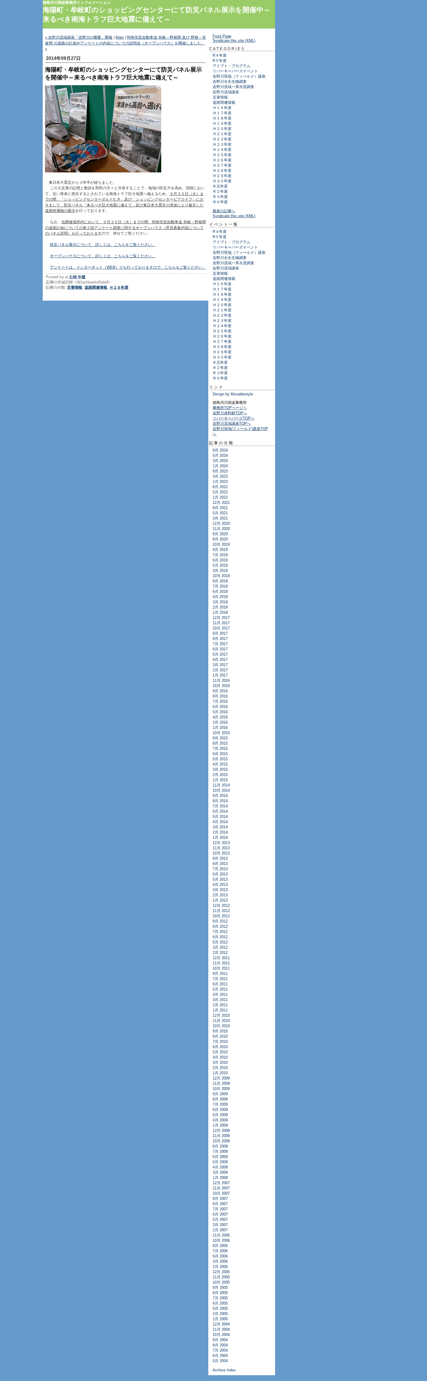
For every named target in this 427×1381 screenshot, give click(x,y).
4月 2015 (220, 764)
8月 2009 (220, 1099)
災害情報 (74, 287)
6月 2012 (220, 937)
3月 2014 (220, 827)
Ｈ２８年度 (222, 170)
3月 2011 (220, 1000)
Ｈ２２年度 (222, 139)
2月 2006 (220, 1266)
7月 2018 (220, 586)
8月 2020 (220, 539)
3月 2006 (220, 1261)
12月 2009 (221, 1078)
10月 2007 (221, 1193)
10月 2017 (221, 628)
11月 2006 (221, 1235)
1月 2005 (220, 1319)
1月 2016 (220, 727)
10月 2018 (221, 576)
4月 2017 (220, 659)
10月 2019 (221, 544)
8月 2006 (220, 1245)
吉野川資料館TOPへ (230, 413)
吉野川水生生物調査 (230, 81)
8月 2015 (220, 743)
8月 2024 (220, 450)
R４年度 (220, 55)
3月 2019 (220, 570)
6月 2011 (220, 984)
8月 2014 (220, 801)
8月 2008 (220, 1146)
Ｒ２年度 (220, 191)
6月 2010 (220, 1047)
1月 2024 (220, 466)
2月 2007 (220, 1230)
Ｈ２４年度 (222, 149)
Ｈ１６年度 (222, 108)
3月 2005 (220, 1314)
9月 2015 (220, 738)
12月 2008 (221, 1130)
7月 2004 (220, 1350)
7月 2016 (220, 701)
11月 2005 (221, 1277)
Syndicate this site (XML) (234, 40)
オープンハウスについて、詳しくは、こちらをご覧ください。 (103, 256)
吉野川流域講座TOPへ (232, 423)
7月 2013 (220, 869)
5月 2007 (220, 1219)
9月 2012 (220, 921)
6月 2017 (220, 649)
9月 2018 (220, 581)
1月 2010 (220, 1073)
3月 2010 (220, 1062)
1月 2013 (220, 900)
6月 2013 (220, 874)
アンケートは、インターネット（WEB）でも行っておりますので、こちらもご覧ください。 (128, 267)
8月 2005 (220, 1293)
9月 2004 (220, 1340)
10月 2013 (221, 853)
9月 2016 (220, 691)
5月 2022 (220, 492)
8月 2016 (220, 696)
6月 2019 (220, 560)
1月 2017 (220, 675)
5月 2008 (220, 1162)
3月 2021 (220, 518)
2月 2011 (220, 1005)
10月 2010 (221, 1026)
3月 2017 (220, 665)
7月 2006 (220, 1251)
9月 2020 (220, 534)
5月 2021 (220, 513)
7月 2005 (220, 1298)
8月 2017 (220, 638)
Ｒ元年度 (220, 186)
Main (120, 37)
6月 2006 (220, 1256)
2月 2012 (220, 952)
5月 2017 (220, 654)
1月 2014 (220, 837)
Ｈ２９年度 (222, 176)
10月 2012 (221, 916)
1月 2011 (220, 1010)
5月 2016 (220, 712)
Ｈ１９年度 (222, 123)
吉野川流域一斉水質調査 (233, 87)
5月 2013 (220, 879)
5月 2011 (220, 989)
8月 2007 (220, 1204)
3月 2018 (220, 602)
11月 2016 (221, 680)
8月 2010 (220, 1036)
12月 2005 (221, 1272)
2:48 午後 (77, 277)
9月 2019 (220, 549)
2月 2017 (220, 670)
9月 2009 (220, 1094)
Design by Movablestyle (233, 394)
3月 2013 (220, 890)
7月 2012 (220, 931)
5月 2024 (220, 455)
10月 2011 (221, 968)
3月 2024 (220, 460)
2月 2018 (220, 607)
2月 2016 (220, 722)
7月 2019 (220, 555)
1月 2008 (220, 1177)
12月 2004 (221, 1324)
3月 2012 (220, 947)
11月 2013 (221, 848)
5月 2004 (220, 1361)
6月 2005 (220, 1303)
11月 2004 (221, 1329)
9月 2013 (220, 858)
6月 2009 (220, 1109)
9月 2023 (220, 471)
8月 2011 (220, 973)
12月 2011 (221, 958)
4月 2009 (220, 1120)
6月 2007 (220, 1214)
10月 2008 (221, 1141)
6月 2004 (220, 1355)
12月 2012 (221, 905)
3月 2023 (220, 476)
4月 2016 (220, 717)
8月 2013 (220, 863)
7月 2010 (220, 1041)
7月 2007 (220, 1209)
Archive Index (224, 1370)
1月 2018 (220, 612)
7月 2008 (220, 1151)
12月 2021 (221, 502)
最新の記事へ (224, 211)
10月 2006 (221, 1240)
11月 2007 (221, 1188)
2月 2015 (220, 774)
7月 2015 (220, 748)
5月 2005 (220, 1308)
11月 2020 (221, 529)
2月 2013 (220, 895)
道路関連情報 (96, 287)
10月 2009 (221, 1088)
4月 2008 (220, 1167)
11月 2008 (221, 1136)
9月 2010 (220, 1031)
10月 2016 (221, 686)
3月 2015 (220, 769)
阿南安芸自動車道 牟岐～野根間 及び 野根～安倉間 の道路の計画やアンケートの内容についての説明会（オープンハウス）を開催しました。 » (125, 43)
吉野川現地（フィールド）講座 (239, 76)
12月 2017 (221, 617)
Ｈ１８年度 (222, 118)
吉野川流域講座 (226, 92)
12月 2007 (221, 1183)
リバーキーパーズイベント (235, 71)
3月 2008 (220, 1172)
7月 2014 (220, 806)
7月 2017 (220, 644)
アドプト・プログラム (231, 66)
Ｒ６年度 (220, 202)
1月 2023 (220, 481)
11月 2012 (221, 911)
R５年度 (220, 60)
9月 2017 (220, 633)
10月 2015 (221, 733)
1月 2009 (220, 1125)
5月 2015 (220, 759)
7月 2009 (220, 1104)
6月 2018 (220, 591)
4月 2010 (220, 1057)
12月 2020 (221, 523)
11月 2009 (221, 1083)
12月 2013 (221, 843)
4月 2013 (220, 884)
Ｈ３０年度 (222, 181)
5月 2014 (220, 816)
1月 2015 (220, 780)
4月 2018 (220, 597)
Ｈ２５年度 (222, 155)
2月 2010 (220, 1068)
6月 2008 (220, 1157)
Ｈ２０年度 (222, 128)
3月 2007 (220, 1225)
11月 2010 (221, 1020)
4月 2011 (220, 994)
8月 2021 (220, 508)
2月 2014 (220, 832)
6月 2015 (220, 754)
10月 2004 (221, 1334)
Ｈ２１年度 (222, 134)
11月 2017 (221, 623)
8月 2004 (220, 1345)
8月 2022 (220, 487)
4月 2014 (220, 822)
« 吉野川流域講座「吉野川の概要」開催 (78, 37)
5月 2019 (220, 565)
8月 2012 (220, 926)
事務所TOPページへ (230, 408)
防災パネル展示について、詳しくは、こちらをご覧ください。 (103, 244)
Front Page (222, 36)
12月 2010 (221, 1015)
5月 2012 (220, 942)
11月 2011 (221, 963)
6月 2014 (220, 811)
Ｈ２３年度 (222, 144)
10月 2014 (221, 790)
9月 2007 (220, 1198)
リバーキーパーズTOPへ (233, 418)
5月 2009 (220, 1115)
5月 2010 (220, 1052)
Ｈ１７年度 (222, 113)
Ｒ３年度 (220, 197)
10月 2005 (221, 1282)
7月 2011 (220, 979)
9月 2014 (220, 795)
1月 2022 (220, 497)
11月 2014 (221, 785)
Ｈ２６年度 (119, 287)
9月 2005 (220, 1287)
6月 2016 (220, 706)
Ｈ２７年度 (222, 165)
